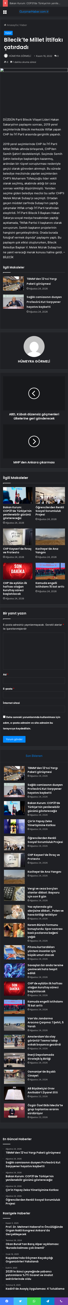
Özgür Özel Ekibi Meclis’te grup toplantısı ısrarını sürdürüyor (45, 1109)
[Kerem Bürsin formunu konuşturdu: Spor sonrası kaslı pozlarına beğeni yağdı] (14, 930)
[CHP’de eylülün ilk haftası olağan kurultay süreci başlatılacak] (17, 571)
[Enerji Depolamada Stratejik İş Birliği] (14, 1060)
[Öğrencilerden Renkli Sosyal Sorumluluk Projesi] (50, 495)
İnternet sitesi (11, 702)
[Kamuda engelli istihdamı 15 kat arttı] (50, 571)
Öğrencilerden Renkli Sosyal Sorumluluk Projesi (50, 510)
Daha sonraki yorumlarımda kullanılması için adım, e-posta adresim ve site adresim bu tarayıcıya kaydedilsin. (31, 723)
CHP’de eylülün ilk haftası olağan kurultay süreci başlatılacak (15, 588)
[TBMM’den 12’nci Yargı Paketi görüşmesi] (13, 283)
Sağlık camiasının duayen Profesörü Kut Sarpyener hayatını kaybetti (44, 302)
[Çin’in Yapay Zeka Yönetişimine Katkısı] (14, 826)
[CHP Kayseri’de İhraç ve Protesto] (17, 537)
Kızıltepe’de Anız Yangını (47, 550)
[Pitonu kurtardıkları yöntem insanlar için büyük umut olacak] (14, 952)
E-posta (8, 688)
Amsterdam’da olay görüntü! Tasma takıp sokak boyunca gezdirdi (44, 1040)
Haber (23, 25)
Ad (5, 674)
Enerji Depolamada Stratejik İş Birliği (41, 1057)
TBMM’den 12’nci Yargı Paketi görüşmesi (43, 770)
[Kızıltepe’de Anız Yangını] (50, 537)
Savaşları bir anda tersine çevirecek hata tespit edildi (45, 969)
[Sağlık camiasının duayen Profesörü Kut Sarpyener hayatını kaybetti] (13, 302)
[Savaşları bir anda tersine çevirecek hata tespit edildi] (14, 970)
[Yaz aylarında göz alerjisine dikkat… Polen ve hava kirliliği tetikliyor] (14, 912)
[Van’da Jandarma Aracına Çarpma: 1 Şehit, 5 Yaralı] (14, 1024)
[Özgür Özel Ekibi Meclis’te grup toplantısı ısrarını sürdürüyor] (14, 1110)
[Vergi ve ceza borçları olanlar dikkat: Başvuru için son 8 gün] (14, 894)
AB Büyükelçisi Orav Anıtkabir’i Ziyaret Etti (43, 1090)
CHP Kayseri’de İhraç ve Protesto (17, 550)
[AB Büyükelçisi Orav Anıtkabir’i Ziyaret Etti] (14, 1094)
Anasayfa (12, 25)
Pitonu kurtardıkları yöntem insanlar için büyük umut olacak (42, 951)
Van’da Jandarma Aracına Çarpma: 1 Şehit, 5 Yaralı (46, 1022)
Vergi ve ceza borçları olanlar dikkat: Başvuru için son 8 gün (44, 892)
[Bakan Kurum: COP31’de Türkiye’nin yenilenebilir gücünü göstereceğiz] (17, 495)
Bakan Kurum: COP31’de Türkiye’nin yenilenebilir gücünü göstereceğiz (17, 512)
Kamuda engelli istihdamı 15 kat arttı (50, 585)
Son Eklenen (34, 756)
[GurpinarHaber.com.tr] (34, 11)
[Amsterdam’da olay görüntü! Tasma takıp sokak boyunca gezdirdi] (14, 1042)
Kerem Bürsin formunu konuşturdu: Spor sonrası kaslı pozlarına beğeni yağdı (45, 931)
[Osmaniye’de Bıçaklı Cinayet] (14, 1077)
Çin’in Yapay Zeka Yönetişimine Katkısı (42, 823)
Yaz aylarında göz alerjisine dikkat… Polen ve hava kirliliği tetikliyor (46, 911)
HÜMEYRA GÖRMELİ (20, 56)
